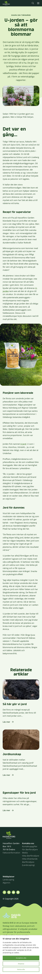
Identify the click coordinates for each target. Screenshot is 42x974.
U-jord (23, 444)
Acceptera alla (21, 958)
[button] (33, 3)
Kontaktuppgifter (29, 846)
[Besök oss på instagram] (9, 892)
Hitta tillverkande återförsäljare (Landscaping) (29, 862)
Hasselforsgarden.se (9, 3)
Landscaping (8, 879)
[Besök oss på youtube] (13, 892)
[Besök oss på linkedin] (18, 892)
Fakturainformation (11, 852)
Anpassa (21, 964)
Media (25, 852)
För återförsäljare (30, 849)
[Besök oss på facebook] (4, 892)
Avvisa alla (21, 969)
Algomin (6, 882)
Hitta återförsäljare (30, 855)
